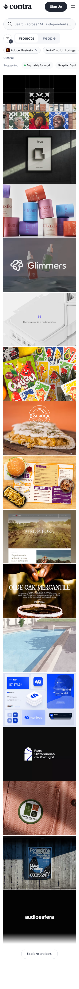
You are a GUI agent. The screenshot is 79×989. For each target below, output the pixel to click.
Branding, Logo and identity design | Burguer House (30, 497)
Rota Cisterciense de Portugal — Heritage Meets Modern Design (39, 768)
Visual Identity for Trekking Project (29, 824)
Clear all (9, 57)
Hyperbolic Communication (24, 336)
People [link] (49, 38)
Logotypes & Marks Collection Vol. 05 (31, 607)
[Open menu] (73, 7)
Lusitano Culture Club (20, 118)
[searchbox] (43, 24)
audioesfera (14, 933)
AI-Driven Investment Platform (26, 716)
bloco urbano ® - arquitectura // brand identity (36, 173)
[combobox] (39, 24)
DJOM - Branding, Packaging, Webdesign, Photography (26, 225)
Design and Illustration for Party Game (32, 390)
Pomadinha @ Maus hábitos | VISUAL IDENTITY (38, 879)
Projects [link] (26, 38)
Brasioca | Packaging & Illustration (29, 444)
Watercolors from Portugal (24, 662)
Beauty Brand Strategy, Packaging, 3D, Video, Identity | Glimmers (37, 279)
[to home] (17, 6)
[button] (36, 50)
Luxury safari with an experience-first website (37, 553)
